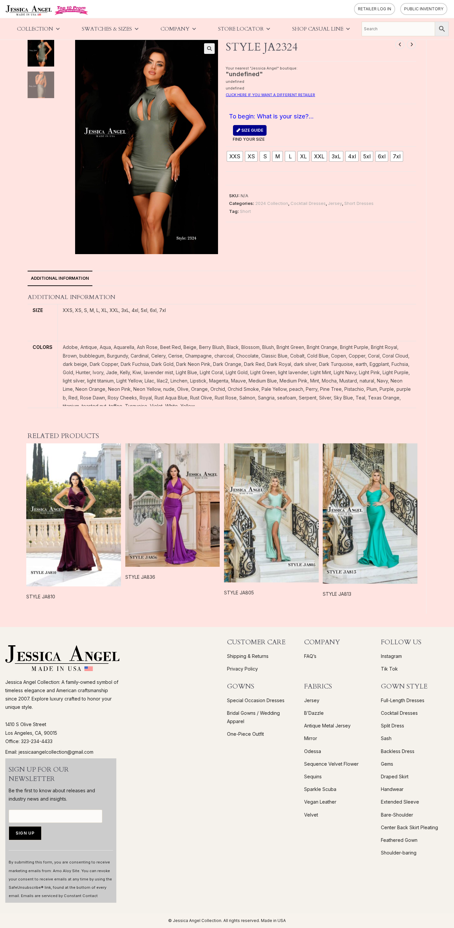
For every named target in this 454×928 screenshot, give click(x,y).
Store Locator (241, 29)
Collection (35, 29)
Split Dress (392, 725)
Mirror (310, 738)
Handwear (392, 789)
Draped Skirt (394, 776)
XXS (67, 310)
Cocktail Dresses (308, 203)
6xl (153, 310)
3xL (125, 310)
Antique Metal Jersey (327, 725)
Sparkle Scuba (320, 789)
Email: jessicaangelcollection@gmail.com (49, 752)
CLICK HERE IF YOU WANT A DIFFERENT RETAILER (270, 94)
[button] (209, 48)
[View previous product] (399, 44)
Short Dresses (359, 203)
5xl (144, 310)
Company (175, 29)
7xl (162, 310)
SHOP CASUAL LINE (317, 29)
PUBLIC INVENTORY (423, 8)
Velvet (311, 815)
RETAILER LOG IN (374, 8)
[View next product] (411, 44)
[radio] (235, 156)
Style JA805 (239, 592)
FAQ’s (310, 656)
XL (104, 310)
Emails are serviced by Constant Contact (59, 895)
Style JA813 (337, 594)
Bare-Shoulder (397, 815)
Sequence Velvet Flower (331, 764)
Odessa (312, 751)
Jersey (335, 203)
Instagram (391, 656)
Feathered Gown (399, 840)
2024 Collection (271, 203)
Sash (386, 738)
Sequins (313, 776)
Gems (387, 764)
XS (78, 310)
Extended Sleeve (400, 802)
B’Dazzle (314, 713)
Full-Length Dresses (402, 700)
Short (245, 211)
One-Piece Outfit (245, 734)
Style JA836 (140, 577)
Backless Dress (397, 751)
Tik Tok (389, 669)
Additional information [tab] (60, 278)
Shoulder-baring (398, 852)
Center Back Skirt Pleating (409, 827)
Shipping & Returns (248, 656)
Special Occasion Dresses (255, 700)
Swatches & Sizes (107, 29)
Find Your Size (249, 135)
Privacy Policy (242, 669)
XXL (114, 310)
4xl (135, 310)
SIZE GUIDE (251, 130)
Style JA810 (40, 596)
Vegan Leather (320, 802)
